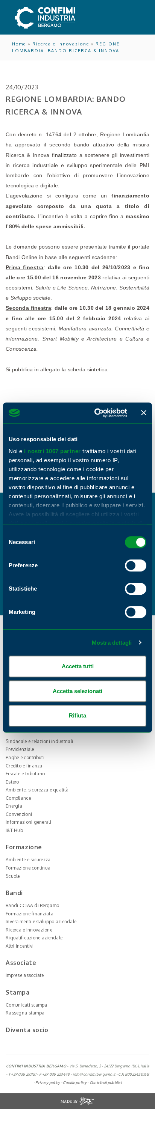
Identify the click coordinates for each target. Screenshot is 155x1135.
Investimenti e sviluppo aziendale (41, 921)
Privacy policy (47, 1082)
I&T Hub (14, 830)
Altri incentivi (19, 946)
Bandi (14, 893)
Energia (14, 806)
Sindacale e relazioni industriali (39, 741)
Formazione (24, 847)
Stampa (18, 992)
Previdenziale (20, 749)
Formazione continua (28, 868)
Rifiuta (77, 715)
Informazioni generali (28, 822)
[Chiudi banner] (143, 413)
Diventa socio (27, 1030)
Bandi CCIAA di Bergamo (32, 905)
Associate (21, 962)
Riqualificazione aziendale (34, 938)
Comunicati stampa (26, 1005)
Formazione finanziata (29, 913)
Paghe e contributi (25, 757)
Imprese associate (25, 975)
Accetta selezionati (77, 691)
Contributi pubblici (106, 1082)
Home (19, 44)
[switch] (135, 565)
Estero (12, 782)
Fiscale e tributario (25, 773)
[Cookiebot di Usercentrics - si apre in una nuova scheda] (96, 413)
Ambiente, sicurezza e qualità (37, 790)
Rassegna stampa (25, 1013)
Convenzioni (19, 814)
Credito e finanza (24, 766)
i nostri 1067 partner (52, 451)
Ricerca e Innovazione (60, 44)
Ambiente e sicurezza (28, 859)
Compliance (18, 798)
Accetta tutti (78, 666)
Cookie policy (75, 1082)
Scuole (13, 876)
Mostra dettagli (112, 642)
